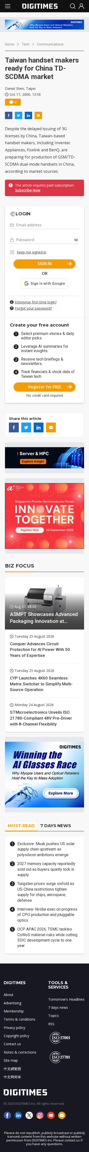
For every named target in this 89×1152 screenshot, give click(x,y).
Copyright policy (16, 1035)
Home (9, 44)
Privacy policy (14, 1027)
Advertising (12, 1003)
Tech (25, 44)
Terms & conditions (19, 1019)
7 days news (58, 1007)
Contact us (12, 1044)
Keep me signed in (31, 252)
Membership (14, 1011)
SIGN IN (45, 263)
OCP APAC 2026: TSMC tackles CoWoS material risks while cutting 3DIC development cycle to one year (47, 937)
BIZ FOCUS (19, 566)
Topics (53, 1015)
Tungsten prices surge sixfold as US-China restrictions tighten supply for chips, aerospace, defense (45, 891)
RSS (51, 1024)
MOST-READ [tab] (21, 825)
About (8, 994)
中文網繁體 (12, 1068)
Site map (11, 1060)
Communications (50, 44)
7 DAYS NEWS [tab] (55, 825)
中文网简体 (12, 1076)
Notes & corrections (20, 1052)
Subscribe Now (27, 190)
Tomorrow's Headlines (66, 999)
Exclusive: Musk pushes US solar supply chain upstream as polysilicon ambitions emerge (46, 849)
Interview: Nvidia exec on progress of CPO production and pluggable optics (47, 915)
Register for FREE (44, 387)
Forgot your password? (33, 308)
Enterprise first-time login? (36, 302)
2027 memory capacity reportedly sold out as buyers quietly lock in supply (46, 869)
